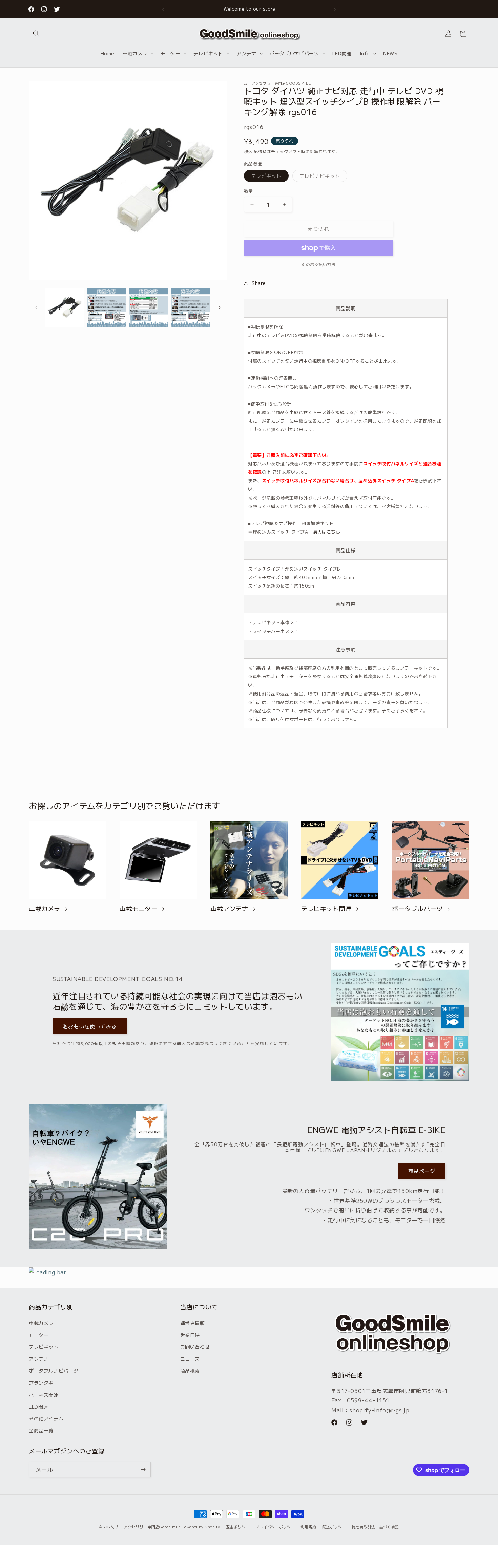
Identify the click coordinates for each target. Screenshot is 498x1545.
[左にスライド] (36, 307)
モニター (38, 1335)
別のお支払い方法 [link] (318, 264)
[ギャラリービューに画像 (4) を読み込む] (190, 307)
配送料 (260, 151)
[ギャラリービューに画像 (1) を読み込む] (64, 307)
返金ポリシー (238, 1526)
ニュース (190, 1358)
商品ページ (421, 1170)
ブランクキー (44, 1382)
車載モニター (139, 908)
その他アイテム (46, 1418)
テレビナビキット (322, 177)
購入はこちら (326, 531)
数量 (248, 191)
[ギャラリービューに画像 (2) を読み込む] (106, 307)
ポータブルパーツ (417, 908)
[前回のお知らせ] (163, 9)
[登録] (143, 1469)
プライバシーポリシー (275, 1526)
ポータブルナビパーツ (53, 1370)
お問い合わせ (195, 1346)
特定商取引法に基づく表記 (375, 1526)
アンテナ (38, 1358)
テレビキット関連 (326, 908)
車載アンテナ (229, 908)
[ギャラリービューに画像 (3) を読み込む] (148, 307)
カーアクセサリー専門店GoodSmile (148, 1526)
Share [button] (259, 283)
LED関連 (38, 1406)
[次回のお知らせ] (334, 9)
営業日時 (190, 1335)
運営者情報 (192, 1323)
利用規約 (308, 1526)
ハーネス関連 (44, 1394)
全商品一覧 (41, 1430)
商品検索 (190, 1370)
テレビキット (268, 177)
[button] (36, 33)
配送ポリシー (334, 1526)
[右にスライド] (219, 307)
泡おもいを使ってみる (90, 1026)
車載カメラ (44, 908)
